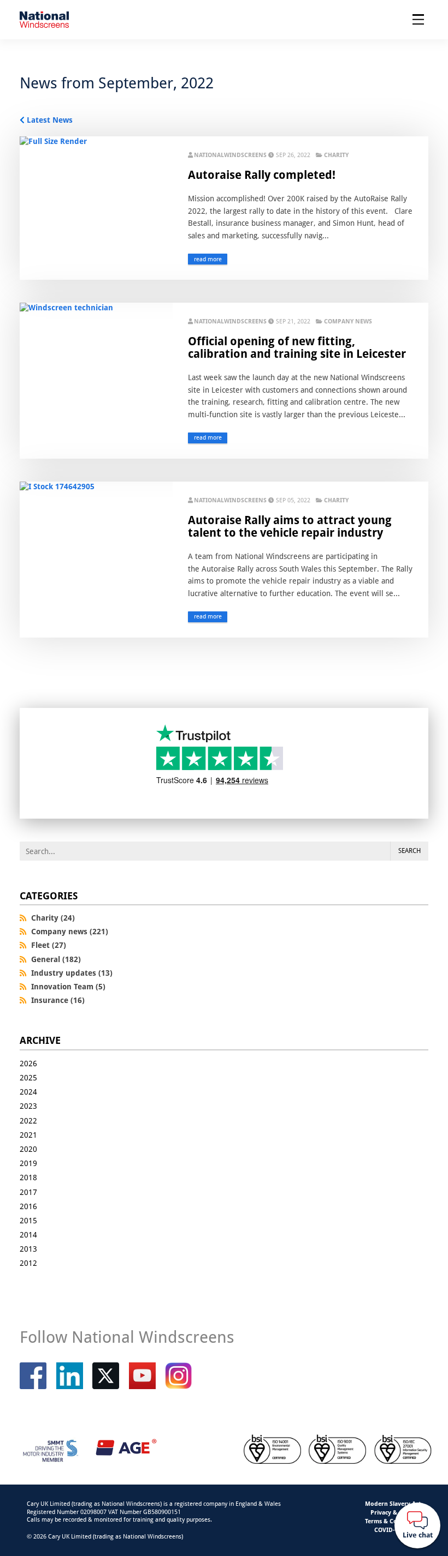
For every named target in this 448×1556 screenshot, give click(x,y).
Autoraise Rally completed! (261, 175)
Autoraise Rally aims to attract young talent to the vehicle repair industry (290, 526)
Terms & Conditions (393, 1521)
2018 (28, 1177)
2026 (28, 1063)
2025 (28, 1077)
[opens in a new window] (105, 1375)
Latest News (50, 120)
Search (409, 850)
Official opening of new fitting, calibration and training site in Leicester (297, 347)
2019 (28, 1163)
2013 (28, 1248)
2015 (28, 1220)
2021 (28, 1135)
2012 (28, 1263)
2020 (28, 1149)
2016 (28, 1206)
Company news (348, 321)
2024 (28, 1091)
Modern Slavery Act (393, 1503)
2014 (28, 1234)
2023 (28, 1106)
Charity (336, 155)
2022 (28, 1120)
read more (208, 259)
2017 (28, 1192)
